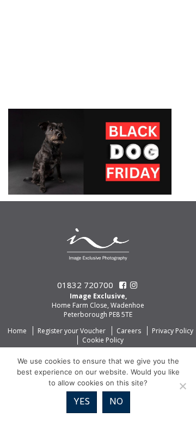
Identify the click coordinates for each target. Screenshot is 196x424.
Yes (82, 402)
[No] (182, 386)
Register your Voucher (72, 330)
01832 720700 (85, 284)
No (116, 402)
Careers (129, 330)
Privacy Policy (172, 330)
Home (17, 330)
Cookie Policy (103, 340)
